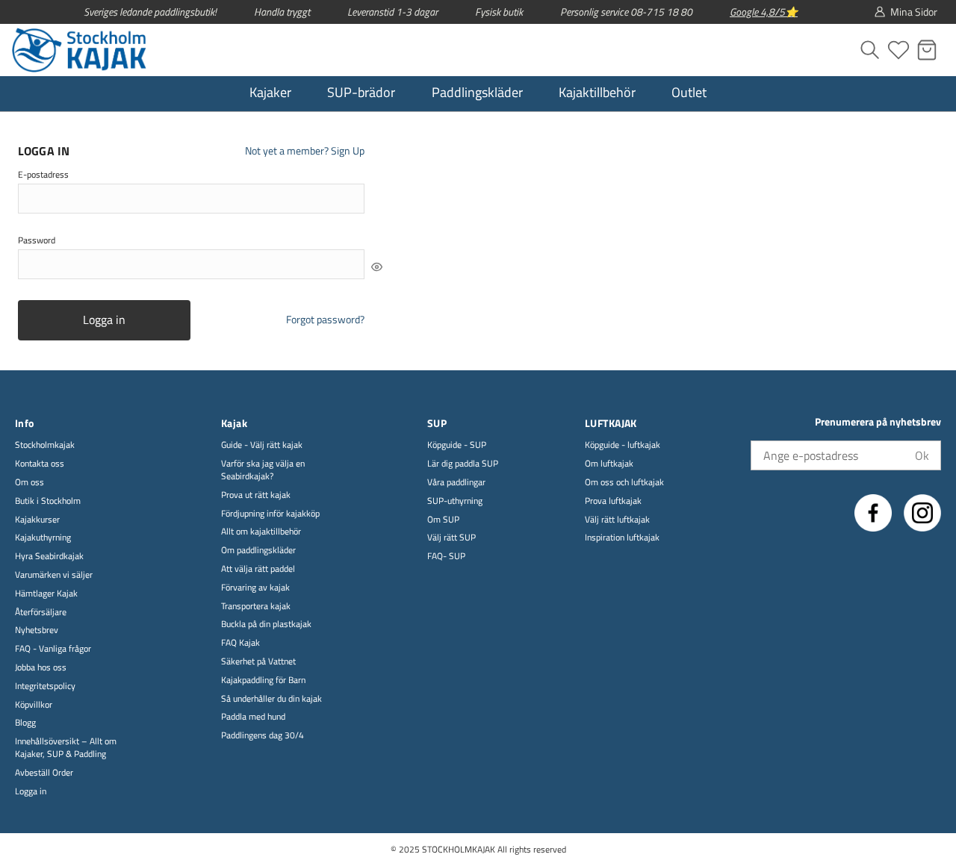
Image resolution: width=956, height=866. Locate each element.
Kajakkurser (37, 520)
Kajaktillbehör (597, 92)
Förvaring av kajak (255, 588)
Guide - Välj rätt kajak (261, 445)
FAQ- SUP (446, 556)
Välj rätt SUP (451, 538)
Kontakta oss (39, 464)
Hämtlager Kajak (46, 594)
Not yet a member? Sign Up (304, 151)
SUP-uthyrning (454, 501)
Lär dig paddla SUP (462, 464)
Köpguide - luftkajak (622, 445)
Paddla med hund (253, 717)
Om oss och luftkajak (624, 482)
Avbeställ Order (44, 773)
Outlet (689, 92)
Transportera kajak (256, 606)
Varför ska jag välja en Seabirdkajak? (263, 470)
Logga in (104, 319)
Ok (922, 455)
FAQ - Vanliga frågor (53, 649)
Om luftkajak (609, 464)
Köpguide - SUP (456, 445)
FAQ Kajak (240, 643)
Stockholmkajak (45, 445)
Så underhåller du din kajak (271, 699)
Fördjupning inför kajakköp (270, 514)
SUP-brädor (361, 92)
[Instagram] (922, 513)
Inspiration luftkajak (622, 538)
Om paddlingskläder (258, 550)
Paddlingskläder (477, 92)
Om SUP (443, 520)
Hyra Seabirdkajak (49, 556)
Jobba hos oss (40, 667)
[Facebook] (873, 513)
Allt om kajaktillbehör (261, 532)
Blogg (25, 723)
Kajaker (270, 92)
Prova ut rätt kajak (256, 495)
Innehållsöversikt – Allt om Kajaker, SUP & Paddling (66, 748)
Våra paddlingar (456, 482)
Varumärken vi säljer (54, 575)
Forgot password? (325, 319)
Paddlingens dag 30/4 (262, 735)
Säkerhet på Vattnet (258, 661)
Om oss (29, 482)
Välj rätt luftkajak (617, 520)
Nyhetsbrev (36, 630)
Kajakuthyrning (43, 538)
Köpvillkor (33, 705)
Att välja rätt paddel (258, 569)
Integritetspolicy (45, 686)
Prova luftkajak (613, 501)
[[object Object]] (376, 266)
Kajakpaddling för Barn (263, 680)
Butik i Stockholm (48, 501)
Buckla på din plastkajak (266, 624)
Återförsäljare (40, 612)
